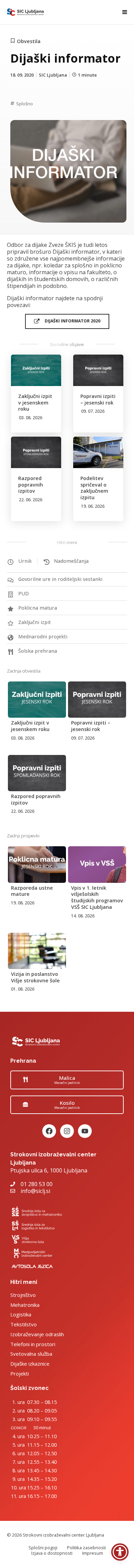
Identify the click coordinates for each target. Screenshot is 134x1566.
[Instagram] (67, 1131)
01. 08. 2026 (22, 989)
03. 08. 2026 (30, 418)
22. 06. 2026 (30, 500)
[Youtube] (85, 1131)
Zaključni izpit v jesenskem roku (35, 402)
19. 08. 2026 (22, 903)
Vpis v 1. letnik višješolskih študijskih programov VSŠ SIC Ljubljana (97, 897)
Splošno (24, 104)
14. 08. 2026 (82, 916)
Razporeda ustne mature (32, 891)
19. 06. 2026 (92, 506)
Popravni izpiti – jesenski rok (97, 399)
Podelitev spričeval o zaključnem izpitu (94, 488)
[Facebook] (49, 1131)
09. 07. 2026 (92, 411)
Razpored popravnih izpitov (30, 484)
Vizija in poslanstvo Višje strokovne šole (35, 977)
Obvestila (29, 41)
